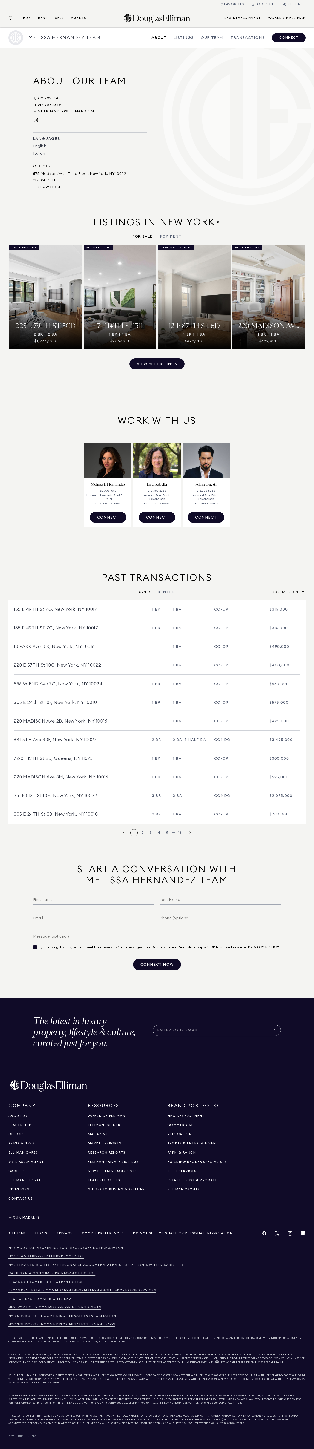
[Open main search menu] (12, 18)
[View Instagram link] (290, 1234)
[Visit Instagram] (36, 120)
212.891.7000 (68, 1355)
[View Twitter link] (277, 1234)
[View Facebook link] (264, 1234)
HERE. (239, 1403)
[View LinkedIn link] (303, 1234)
